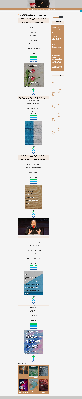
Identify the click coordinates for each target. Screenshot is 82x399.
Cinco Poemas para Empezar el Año (57, 29)
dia (58, 117)
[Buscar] (81, 11)
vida (58, 127)
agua (58, 99)
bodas (59, 105)
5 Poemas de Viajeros (55, 64)
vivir (52, 94)
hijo (58, 113)
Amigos (40, 9)
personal (53, 111)
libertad (59, 100)
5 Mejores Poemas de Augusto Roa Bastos (57, 27)
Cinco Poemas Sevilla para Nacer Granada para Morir (57, 68)
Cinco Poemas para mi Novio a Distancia (57, 52)
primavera (59, 92)
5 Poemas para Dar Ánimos (56, 30)
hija (58, 112)
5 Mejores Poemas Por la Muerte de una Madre (57, 57)
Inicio (28, 9)
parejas (59, 95)
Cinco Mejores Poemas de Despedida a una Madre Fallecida (57, 55)
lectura (53, 96)
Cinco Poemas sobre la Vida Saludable (56, 26)
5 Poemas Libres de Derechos (56, 58)
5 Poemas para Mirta (55, 33)
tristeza (59, 119)
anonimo (53, 97)
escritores (53, 120)
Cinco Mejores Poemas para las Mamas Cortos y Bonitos (43, 377)
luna (58, 104)
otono (59, 82)
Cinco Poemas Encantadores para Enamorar (57, 41)
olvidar (59, 80)
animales (59, 89)
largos (59, 94)
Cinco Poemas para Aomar (56, 34)
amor (21, 14)
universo (53, 109)
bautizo (53, 90)
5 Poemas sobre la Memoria (56, 53)
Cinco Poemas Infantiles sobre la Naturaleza (23, 375)
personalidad (54, 81)
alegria (59, 86)
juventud (53, 133)
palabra (53, 136)
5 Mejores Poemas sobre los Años (57, 66)
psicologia (53, 92)
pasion (53, 119)
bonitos (59, 101)
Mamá (37, 9)
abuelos (59, 114)
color (58, 88)
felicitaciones (60, 87)
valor (58, 90)
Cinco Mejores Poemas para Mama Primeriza (57, 44)
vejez (52, 117)
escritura (53, 106)
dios (58, 106)
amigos (59, 133)
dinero (53, 82)
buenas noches (54, 132)
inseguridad (53, 83)
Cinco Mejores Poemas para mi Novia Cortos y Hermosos (23, 392)
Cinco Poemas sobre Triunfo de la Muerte (57, 62)
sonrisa (53, 118)
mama (59, 132)
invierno (53, 123)
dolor (52, 131)
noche (59, 91)
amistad (59, 118)
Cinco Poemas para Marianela (56, 65)
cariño (53, 93)
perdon (53, 121)
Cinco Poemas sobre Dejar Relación (33, 391)
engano (53, 102)
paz (58, 103)
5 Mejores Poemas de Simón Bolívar (56, 32)
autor (58, 102)
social (52, 130)
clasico (53, 129)
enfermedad (53, 107)
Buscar (53, 14)
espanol (59, 115)
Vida (51, 9)
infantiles (59, 125)
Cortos (49, 9)
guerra (59, 93)
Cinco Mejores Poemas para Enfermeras (43, 392)
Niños (54, 9)
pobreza (53, 104)
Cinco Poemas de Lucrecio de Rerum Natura (33, 377)
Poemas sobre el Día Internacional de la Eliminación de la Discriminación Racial (57, 37)
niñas (58, 81)
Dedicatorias (33, 9)
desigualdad (53, 84)
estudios (53, 134)
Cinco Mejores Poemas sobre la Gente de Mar (57, 69)
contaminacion (54, 115)
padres (59, 126)
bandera (53, 95)
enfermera (53, 110)
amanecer (53, 98)
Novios (46, 9)
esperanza (53, 128)
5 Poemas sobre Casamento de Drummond (57, 46)
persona (59, 116)
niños (58, 128)
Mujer (43, 9)
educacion (59, 107)
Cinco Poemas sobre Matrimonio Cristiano (57, 60)
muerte (59, 120)
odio (52, 105)
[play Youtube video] (33, 226)
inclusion (53, 91)
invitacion (53, 85)
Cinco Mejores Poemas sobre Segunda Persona (56, 48)
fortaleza (53, 135)
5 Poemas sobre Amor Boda (56, 38)
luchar (53, 108)
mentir (53, 116)
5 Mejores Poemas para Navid (56, 61)
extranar (53, 103)
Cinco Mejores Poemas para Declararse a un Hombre (56, 39)
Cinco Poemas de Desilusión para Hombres (57, 49)
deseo (53, 122)
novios (59, 129)
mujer (59, 131)
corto (58, 130)
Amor (30, 9)
